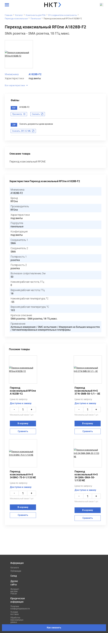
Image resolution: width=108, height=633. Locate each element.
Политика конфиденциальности (16, 607)
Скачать (36, 114)
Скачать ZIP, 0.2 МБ (21, 131)
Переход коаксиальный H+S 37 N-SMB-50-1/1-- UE (87, 390)
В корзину (23, 423)
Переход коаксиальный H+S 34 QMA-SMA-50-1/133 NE (86, 476)
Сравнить (23, 431)
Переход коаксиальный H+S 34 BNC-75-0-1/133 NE (23, 474)
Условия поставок (14, 613)
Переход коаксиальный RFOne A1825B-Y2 (23, 390)
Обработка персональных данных (16, 620)
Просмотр (17, 114)
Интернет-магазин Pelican (15, 591)
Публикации (15, 571)
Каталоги (14, 568)
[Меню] (7, 4)
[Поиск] (101, 4)
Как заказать (54, 627)
